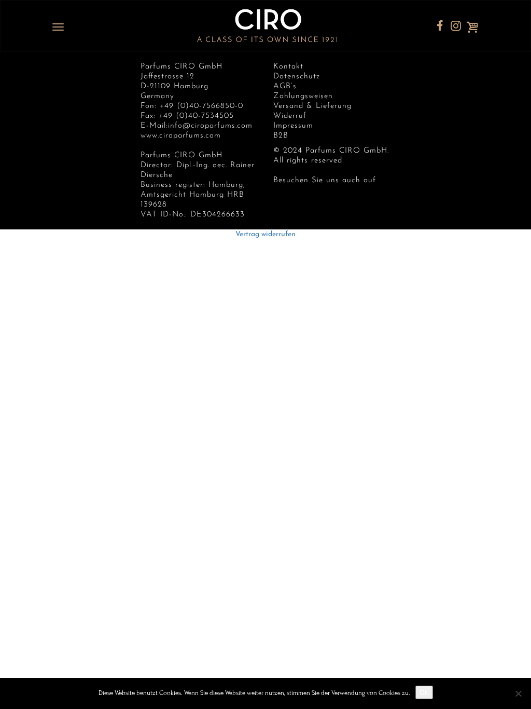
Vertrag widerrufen (265, 234)
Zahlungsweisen (303, 96)
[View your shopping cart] (476, 27)
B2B (280, 136)
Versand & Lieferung (312, 106)
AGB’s (285, 86)
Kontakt (288, 67)
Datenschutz (296, 76)
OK (424, 692)
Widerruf (289, 116)
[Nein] (518, 693)
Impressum (293, 126)
